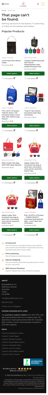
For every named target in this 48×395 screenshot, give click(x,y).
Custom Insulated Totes (11, 345)
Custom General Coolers (12, 339)
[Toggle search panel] (38, 4)
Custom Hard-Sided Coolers (13, 342)
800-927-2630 (7, 302)
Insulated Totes (30, 58)
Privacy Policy (39, 378)
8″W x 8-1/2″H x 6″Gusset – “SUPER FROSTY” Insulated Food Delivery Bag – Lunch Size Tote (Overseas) (34, 219)
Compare (8, 78)
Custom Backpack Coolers (12, 333)
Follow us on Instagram (11, 306)
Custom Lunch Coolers (11, 348)
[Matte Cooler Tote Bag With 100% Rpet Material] (12, 147)
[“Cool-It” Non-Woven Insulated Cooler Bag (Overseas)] (34, 95)
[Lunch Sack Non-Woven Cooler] (12, 45)
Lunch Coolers (7, 58)
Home (4, 10)
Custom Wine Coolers (11, 354)
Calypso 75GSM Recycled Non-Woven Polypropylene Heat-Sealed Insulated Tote (34, 63)
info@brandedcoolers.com (12, 298)
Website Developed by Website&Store (31, 388)
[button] (43, 4)
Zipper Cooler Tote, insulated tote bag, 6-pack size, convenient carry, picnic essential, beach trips (33, 167)
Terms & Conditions (36, 375)
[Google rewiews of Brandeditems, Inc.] (23, 369)
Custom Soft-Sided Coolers (13, 351)
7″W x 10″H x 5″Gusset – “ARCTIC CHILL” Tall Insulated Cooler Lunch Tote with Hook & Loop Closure (11, 115)
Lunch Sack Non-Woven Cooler (11, 62)
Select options (12, 73)
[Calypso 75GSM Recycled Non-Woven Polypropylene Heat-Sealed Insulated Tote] (34, 45)
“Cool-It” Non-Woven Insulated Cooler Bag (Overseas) (32, 113)
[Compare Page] (14, 78)
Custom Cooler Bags (10, 336)
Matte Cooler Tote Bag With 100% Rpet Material (11, 164)
